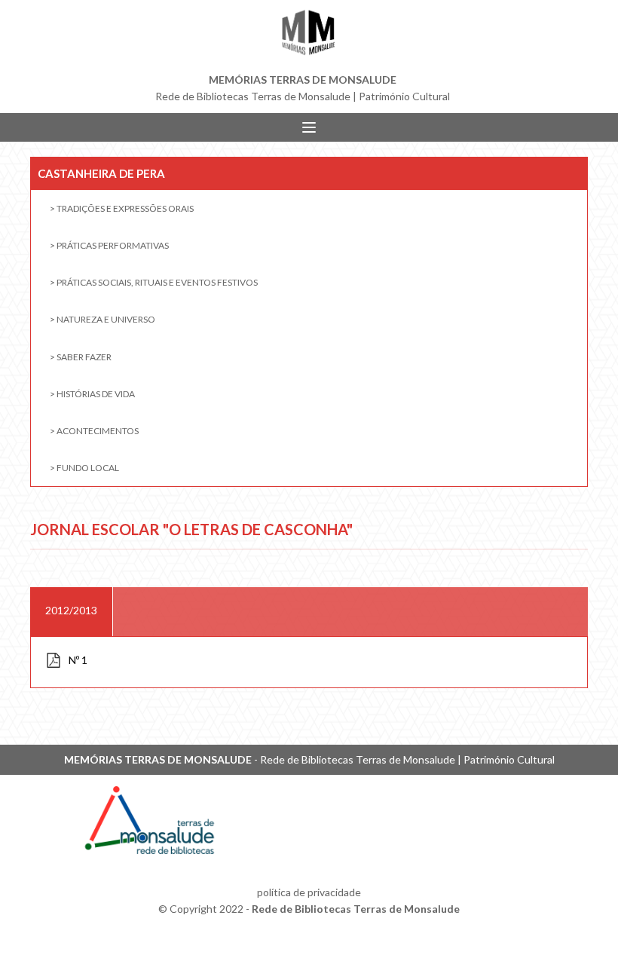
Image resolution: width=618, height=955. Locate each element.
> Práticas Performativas (109, 245)
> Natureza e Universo (102, 319)
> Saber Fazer (81, 357)
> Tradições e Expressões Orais (122, 208)
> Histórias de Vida (92, 393)
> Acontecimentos (94, 430)
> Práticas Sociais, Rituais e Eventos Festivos (154, 282)
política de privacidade (309, 892)
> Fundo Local (84, 467)
